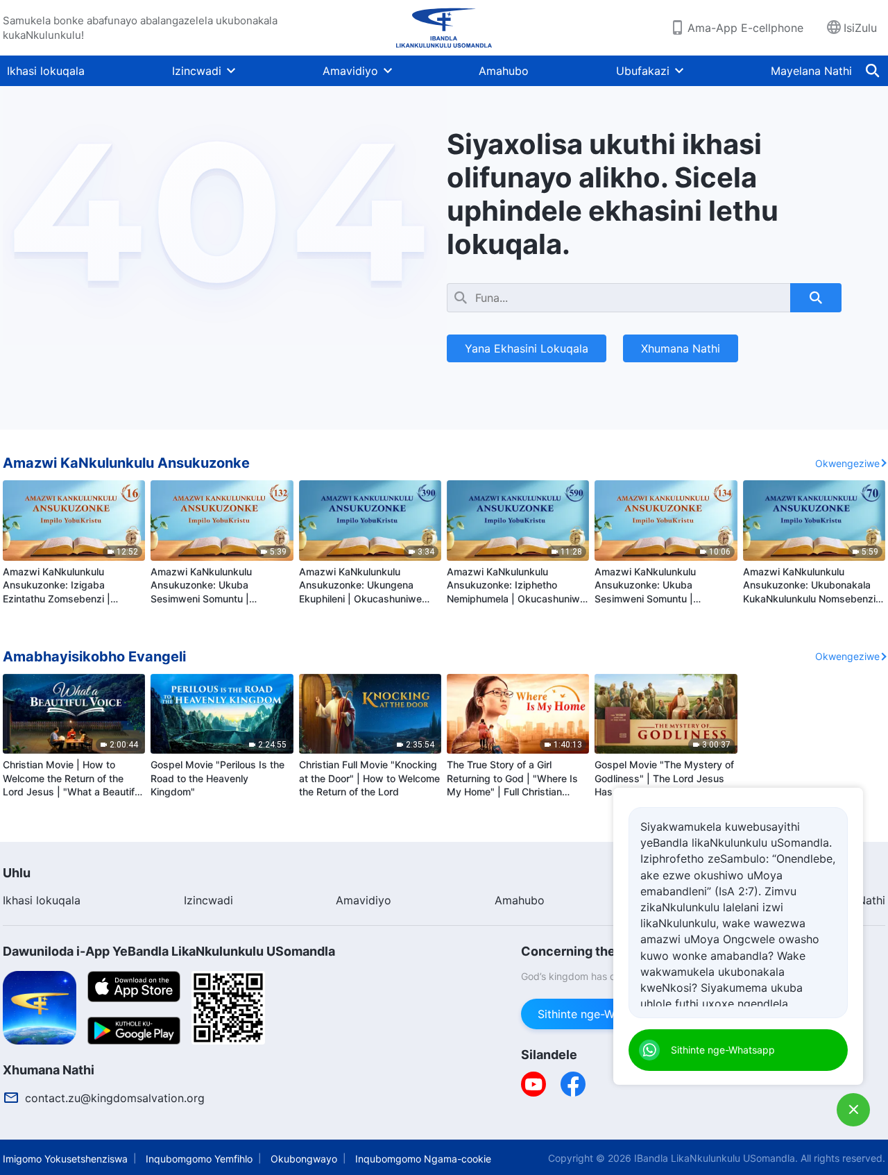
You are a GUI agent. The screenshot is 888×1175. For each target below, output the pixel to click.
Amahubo (504, 71)
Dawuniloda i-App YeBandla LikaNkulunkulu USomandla (169, 951)
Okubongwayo (304, 1159)
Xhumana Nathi (680, 348)
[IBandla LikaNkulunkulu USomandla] (444, 28)
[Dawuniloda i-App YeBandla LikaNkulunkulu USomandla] (39, 1006)
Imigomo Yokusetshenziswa (65, 1159)
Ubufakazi (642, 71)
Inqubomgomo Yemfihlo (199, 1159)
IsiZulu (860, 28)
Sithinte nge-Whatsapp (597, 1014)
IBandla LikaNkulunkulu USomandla (714, 1158)
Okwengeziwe (847, 463)
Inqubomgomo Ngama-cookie (423, 1159)
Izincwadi (196, 71)
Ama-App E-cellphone (745, 28)
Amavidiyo (350, 71)
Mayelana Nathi (811, 71)
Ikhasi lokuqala (46, 71)
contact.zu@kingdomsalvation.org (115, 1098)
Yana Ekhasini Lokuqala (526, 348)
